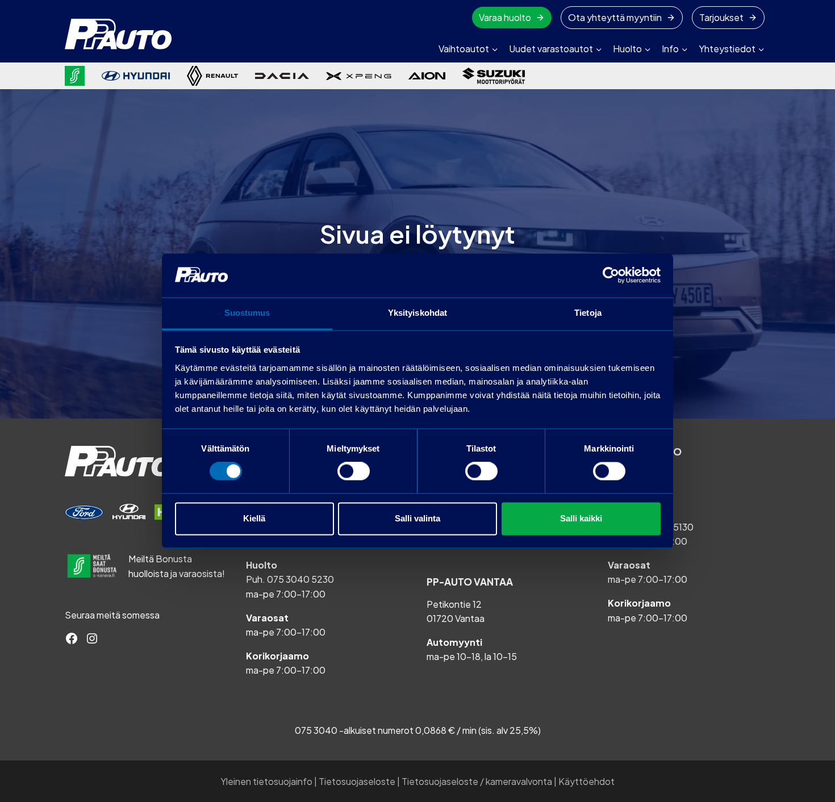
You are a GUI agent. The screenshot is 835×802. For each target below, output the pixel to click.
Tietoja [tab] (588, 313)
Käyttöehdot (586, 781)
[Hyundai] (136, 76)
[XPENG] (358, 76)
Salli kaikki (581, 518)
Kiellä (254, 518)
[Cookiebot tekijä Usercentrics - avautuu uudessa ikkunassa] (611, 275)
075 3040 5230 (300, 579)
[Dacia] (282, 75)
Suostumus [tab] (247, 313)
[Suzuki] (493, 76)
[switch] (353, 471)
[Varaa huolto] (84, 512)
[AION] (426, 75)
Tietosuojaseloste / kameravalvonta (477, 781)
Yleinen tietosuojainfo (266, 781)
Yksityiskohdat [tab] (417, 313)
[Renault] (212, 76)
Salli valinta (417, 518)
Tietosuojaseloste (357, 781)
